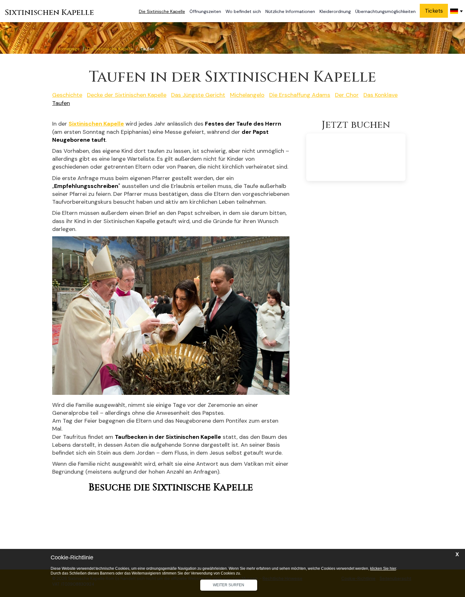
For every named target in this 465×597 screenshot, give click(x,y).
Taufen (61, 103)
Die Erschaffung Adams (299, 95)
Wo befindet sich (243, 11)
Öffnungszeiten (205, 11)
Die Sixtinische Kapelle (162, 11)
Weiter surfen (228, 585)
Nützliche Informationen (290, 11)
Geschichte (67, 95)
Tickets (434, 10)
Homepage (68, 49)
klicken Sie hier (383, 568)
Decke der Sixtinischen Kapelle (126, 95)
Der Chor (347, 95)
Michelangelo (247, 95)
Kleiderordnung (335, 11)
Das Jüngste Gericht (198, 95)
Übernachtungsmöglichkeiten (385, 11)
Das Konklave (380, 95)
